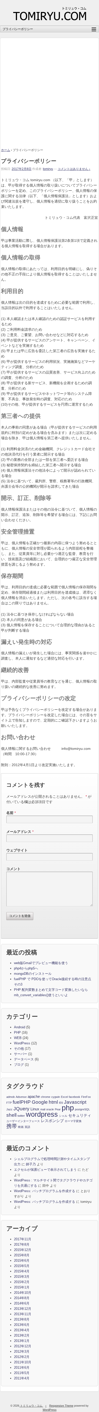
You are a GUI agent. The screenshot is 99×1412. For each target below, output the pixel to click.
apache (34, 1096)
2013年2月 (21, 1335)
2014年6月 (21, 1303)
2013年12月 (22, 1309)
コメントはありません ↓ (74, 169)
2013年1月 (21, 1341)
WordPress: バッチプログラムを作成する (44, 1191)
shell (11, 1115)
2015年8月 (21, 1255)
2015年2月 (21, 1282)
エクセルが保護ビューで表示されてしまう (45, 1169)
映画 (21, 1126)
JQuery (21, 1108)
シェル (63, 1115)
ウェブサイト (17, 850)
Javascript (75, 1102)
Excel (64, 1096)
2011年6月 (21, 1367)
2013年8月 (21, 1319)
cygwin (55, 1096)
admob (10, 1096)
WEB (18, 1038)
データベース (24, 1059)
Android (19, 1027)
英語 (27, 1126)
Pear (58, 1109)
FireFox (86, 1096)
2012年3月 (21, 1351)
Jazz (9, 1109)
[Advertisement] (49, 87)
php (68, 1107)
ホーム (5, 150)
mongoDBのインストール (33, 974)
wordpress (42, 1114)
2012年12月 (22, 1346)
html (53, 1102)
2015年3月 (21, 1276)
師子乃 (31, 1164)
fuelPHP (22, 1102)
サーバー (20, 1054)
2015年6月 (21, 1260)
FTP (9, 1102)
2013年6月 (21, 1325)
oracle (50, 1109)
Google (40, 1102)
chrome (45, 1096)
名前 (9, 813)
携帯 (11, 1126)
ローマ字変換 (73, 1121)
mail (42, 1109)
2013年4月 (21, 1330)
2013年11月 (22, 1314)
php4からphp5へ (26, 968)
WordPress (22, 1043)
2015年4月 (21, 1271)
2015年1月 (21, 1287)
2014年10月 (22, 1293)
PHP (17, 1032)
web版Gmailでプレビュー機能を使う (41, 963)
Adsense (21, 1096)
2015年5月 (21, 1266)
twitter (21, 1115)
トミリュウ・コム (31, 1405)
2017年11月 (22, 1239)
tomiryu (48, 169)
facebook (74, 1096)
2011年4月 (21, 1378)
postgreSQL (82, 1109)
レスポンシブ (52, 1120)
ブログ (19, 1065)
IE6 (61, 1102)
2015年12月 (22, 1250)
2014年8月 (21, 1298)
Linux (34, 1109)
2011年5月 (21, 1373)
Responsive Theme (61, 1405)
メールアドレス (18, 832)
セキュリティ (79, 1115)
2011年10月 (22, 1362)
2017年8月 (21, 1244)
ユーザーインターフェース (23, 1121)
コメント (13, 869)
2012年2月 (21, 1357)
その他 (19, 1048)
